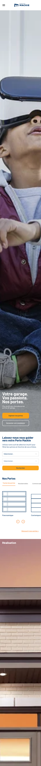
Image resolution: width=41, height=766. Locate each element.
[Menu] (3, 5)
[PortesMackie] (21, 5)
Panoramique (7, 515)
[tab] (8, 484)
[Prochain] (23, 521)
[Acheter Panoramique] (14, 500)
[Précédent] (17, 521)
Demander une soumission (15, 423)
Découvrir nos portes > (30, 531)
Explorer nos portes (16, 416)
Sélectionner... (9, 454)
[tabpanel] (20, 505)
